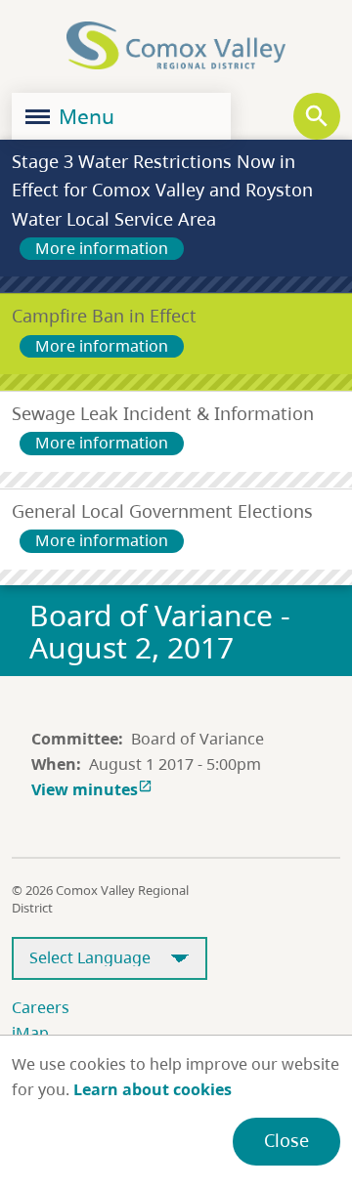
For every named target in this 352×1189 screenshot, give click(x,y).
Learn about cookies (152, 1089)
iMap (30, 1032)
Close (286, 1140)
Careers (40, 1007)
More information (101, 248)
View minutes (92, 789)
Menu (84, 116)
